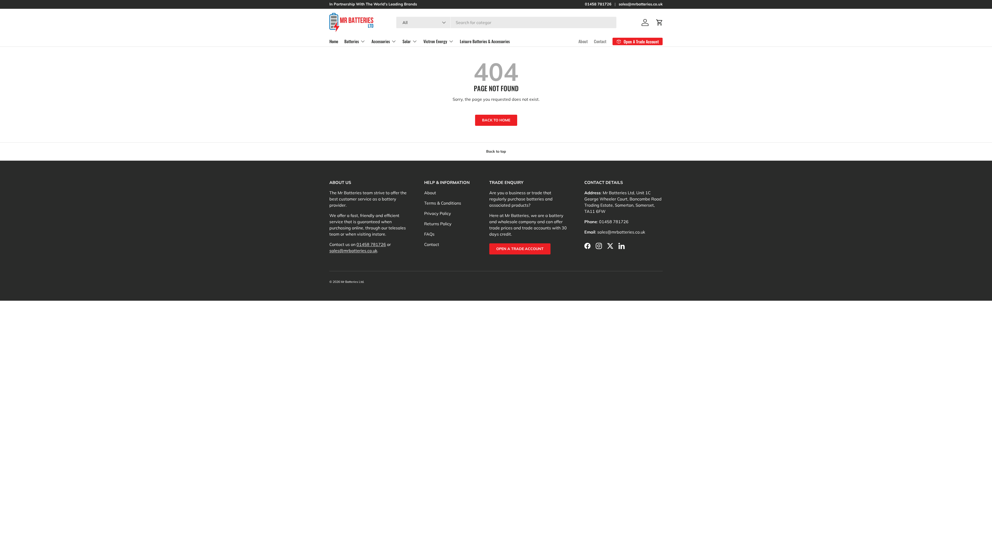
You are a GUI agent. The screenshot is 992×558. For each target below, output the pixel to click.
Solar (406, 41)
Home (333, 41)
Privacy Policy (437, 213)
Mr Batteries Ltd (352, 282)
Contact (600, 41)
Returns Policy (438, 223)
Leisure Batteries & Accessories (485, 41)
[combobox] (506, 22)
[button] (659, 22)
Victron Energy (435, 41)
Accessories (380, 41)
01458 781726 (598, 4)
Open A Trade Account (520, 248)
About (583, 41)
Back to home (496, 120)
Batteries (351, 41)
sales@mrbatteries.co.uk (641, 4)
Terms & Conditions (442, 203)
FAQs (429, 234)
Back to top (496, 151)
